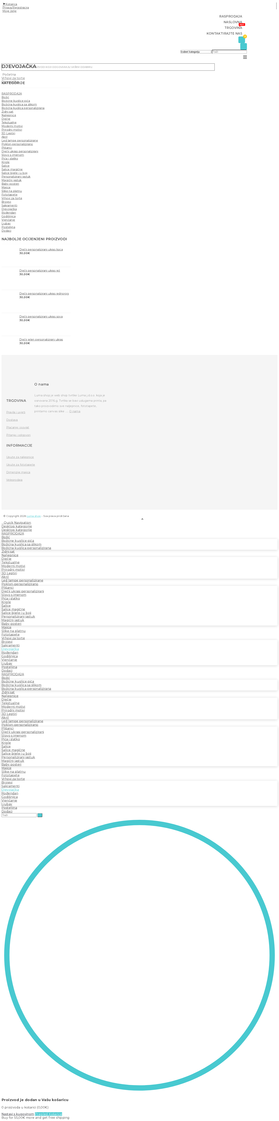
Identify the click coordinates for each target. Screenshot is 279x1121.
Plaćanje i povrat (17, 427)
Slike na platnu (12, 191)
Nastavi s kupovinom (18, 1114)
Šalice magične (12, 169)
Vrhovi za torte (12, 198)
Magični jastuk (12, 180)
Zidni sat (7, 111)
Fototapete (9, 194)
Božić (5, 97)
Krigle (5, 162)
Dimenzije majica (18, 472)
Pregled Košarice (48, 1114)
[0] (241, 40)
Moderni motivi (12, 126)
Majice (6, 187)
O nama (74, 411)
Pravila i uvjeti (15, 412)
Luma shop (34, 515)
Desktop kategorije (17, 526)
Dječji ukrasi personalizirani (20, 151)
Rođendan (9, 212)
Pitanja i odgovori (18, 435)
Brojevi (6, 202)
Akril (4, 137)
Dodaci (6, 230)
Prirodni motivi (12, 129)
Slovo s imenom (13, 155)
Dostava (12, 420)
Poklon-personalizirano (17, 144)
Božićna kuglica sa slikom (19, 104)
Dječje (6, 119)
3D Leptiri (8, 133)
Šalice (5, 165)
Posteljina (8, 227)
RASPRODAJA (12, 93)
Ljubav (6, 223)
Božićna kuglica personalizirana (23, 108)
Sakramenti (9, 205)
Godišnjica (9, 216)
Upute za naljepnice (20, 457)
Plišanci (7, 147)
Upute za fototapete (20, 464)
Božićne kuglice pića (16, 101)
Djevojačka (9, 209)
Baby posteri (10, 184)
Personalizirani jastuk (16, 176)
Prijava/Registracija (15, 7)
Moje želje (9, 11)
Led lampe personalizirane (20, 140)
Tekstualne (9, 122)
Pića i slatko (10, 158)
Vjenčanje (8, 220)
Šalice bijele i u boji (15, 173)
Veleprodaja (14, 480)
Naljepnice (9, 115)
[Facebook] (9, 490)
